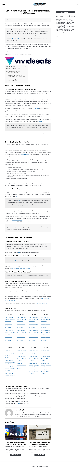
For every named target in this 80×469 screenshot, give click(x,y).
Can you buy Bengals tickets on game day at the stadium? (34, 325)
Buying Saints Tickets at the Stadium (13, 68)
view (6, 96)
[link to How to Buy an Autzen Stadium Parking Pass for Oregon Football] (16, 432)
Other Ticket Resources (12, 80)
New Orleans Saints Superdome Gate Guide (20, 268)
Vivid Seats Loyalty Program (13, 72)
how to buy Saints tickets (44, 53)
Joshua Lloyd (19, 410)
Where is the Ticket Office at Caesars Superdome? (17, 76)
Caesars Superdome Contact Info (13, 81)
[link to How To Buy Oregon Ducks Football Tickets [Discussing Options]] (40, 432)
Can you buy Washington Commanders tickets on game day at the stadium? (9, 354)
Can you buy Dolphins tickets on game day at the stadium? (10, 319)
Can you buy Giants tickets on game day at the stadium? (10, 375)
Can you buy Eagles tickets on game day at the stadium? (10, 362)
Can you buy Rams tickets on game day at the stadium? (46, 352)
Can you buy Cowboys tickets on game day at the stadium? (10, 368)
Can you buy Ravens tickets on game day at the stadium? (34, 332)
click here (41, 121)
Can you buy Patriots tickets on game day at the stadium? (10, 332)
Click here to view (16, 38)
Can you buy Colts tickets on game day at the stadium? (22, 339)
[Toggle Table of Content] (25, 67)
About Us (48, 463)
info (47, 19)
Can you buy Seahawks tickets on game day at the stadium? (46, 371)
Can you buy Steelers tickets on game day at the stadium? (34, 339)
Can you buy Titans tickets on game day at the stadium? (22, 325)
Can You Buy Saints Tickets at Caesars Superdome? (17, 69)
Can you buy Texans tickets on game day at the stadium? (22, 332)
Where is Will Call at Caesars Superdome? (15, 77)
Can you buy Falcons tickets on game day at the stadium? (22, 352)
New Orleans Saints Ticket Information (14, 74)
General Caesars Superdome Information (15, 79)
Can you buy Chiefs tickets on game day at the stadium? (46, 319)
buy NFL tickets (35, 108)
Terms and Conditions (38, 463)
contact (20, 200)
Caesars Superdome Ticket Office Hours (15, 75)
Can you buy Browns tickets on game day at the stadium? (34, 319)
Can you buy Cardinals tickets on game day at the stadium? (46, 358)
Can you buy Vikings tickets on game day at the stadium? (34, 352)
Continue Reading (15, 454)
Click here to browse (17, 220)
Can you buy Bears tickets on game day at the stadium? (34, 365)
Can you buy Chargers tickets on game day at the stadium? (46, 339)
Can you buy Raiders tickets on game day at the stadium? (46, 332)
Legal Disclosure (56, 463)
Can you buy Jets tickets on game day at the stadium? (10, 325)
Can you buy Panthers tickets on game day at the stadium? (22, 358)
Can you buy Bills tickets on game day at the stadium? (10, 339)
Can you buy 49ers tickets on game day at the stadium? (46, 365)
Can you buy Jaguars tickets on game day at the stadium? (22, 319)
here (17, 196)
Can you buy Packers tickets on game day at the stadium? (34, 371)
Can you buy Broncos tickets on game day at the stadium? (46, 325)
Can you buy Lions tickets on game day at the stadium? (34, 358)
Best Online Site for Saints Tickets (13, 71)
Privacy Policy (28, 463)
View (19, 401)
